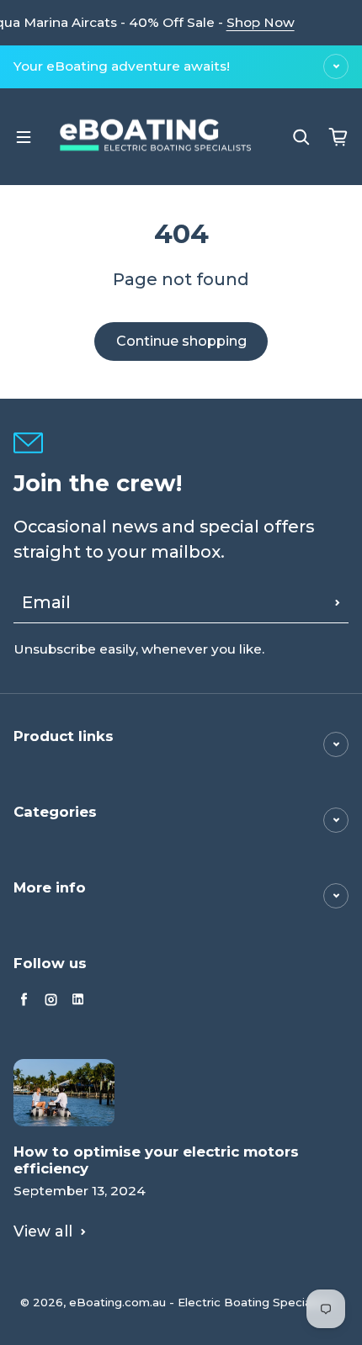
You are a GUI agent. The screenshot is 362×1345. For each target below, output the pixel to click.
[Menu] (23, 137)
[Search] (301, 137)
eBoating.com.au (117, 1302)
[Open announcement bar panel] (336, 66)
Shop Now (260, 22)
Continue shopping (181, 341)
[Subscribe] (337, 602)
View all (42, 1231)
